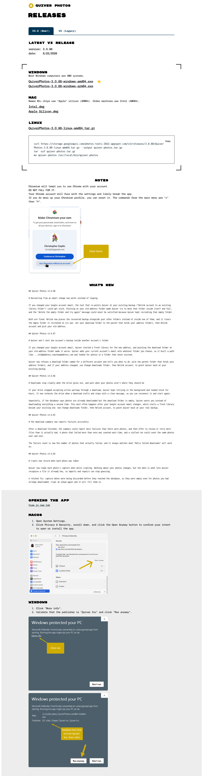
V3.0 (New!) (41, 30)
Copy (167, 141)
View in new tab (39, 505)
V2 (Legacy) (67, 30)
